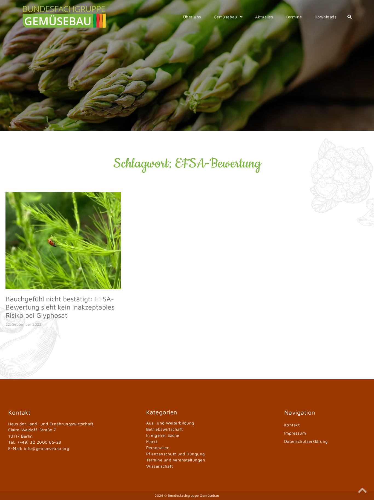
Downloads (326, 17)
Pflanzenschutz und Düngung (175, 454)
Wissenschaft (159, 466)
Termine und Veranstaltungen (175, 460)
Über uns (192, 17)
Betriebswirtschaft (164, 429)
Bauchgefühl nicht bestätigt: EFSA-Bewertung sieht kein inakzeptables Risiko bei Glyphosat (59, 307)
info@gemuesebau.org (47, 448)
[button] (349, 17)
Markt (152, 441)
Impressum (295, 433)
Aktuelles (264, 17)
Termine (294, 17)
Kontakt (292, 425)
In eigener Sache (162, 435)
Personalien (158, 447)
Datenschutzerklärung (306, 441)
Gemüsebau (225, 17)
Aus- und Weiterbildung (170, 423)
